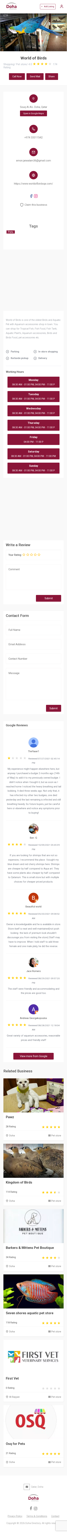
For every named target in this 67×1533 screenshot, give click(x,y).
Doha (12, 1135)
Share (51, 76)
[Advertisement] (33, 508)
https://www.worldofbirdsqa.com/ (33, 183)
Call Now (17, 76)
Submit (49, 598)
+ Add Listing (47, 6)
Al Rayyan (14, 1397)
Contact (55, 1516)
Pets (10, 232)
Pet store (56, 1135)
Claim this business (36, 204)
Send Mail (35, 76)
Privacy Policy (15, 1516)
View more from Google (33, 1056)
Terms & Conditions (36, 1516)
